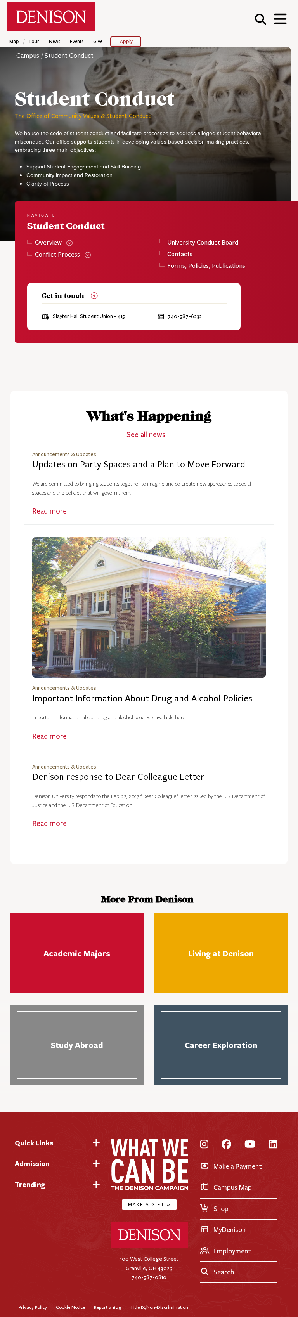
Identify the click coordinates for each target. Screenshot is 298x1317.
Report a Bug (107, 1307)
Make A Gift (149, 1204)
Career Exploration (221, 1045)
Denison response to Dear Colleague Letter (118, 777)
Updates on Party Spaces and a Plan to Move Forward (138, 464)
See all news (145, 434)
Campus (27, 56)
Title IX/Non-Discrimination (159, 1307)
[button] (260, 19)
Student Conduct (69, 56)
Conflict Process (57, 255)
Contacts (179, 254)
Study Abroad (77, 1045)
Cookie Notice (70, 1307)
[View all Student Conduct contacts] (92, 296)
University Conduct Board (202, 242)
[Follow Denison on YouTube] (249, 1144)
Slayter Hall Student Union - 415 (89, 316)
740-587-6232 (185, 316)
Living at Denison (221, 953)
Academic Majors (77, 953)
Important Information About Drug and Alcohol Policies (142, 698)
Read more (49, 511)
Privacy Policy (33, 1307)
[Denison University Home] (149, 1246)
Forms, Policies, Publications (206, 266)
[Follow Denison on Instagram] (204, 1144)
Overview (48, 242)
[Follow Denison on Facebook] (226, 1144)
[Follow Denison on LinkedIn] (273, 1144)
